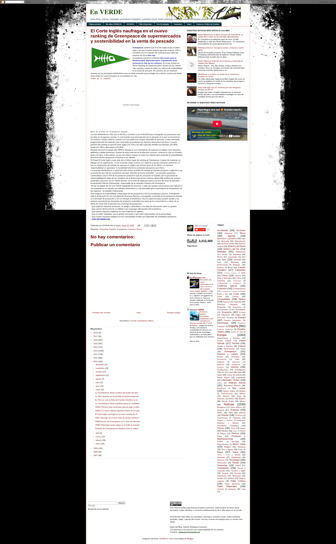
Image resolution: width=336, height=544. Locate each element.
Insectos (220, 367)
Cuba (219, 296)
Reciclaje (235, 441)
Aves (219, 262)
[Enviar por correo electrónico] (145, 225)
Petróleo (224, 431)
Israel (230, 372)
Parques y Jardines (225, 420)
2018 (95, 333)
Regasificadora (223, 444)
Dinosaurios (237, 307)
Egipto (238, 315)
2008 (95, 452)
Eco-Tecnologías (163, 24)
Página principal (95, 24)
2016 (95, 340)
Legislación (240, 377)
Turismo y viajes (238, 471)
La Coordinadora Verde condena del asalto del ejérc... (117, 393)
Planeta (242, 431)
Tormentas (222, 465)
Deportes (238, 302)
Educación (225, 315)
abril (98, 433)
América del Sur (231, 249)
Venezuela (236, 476)
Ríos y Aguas (227, 449)
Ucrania (237, 473)
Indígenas (221, 362)
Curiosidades (223, 299)
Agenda (231, 236)
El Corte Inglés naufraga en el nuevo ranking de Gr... (117, 414)
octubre (99, 372)
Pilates (235, 431)
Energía (241, 317)
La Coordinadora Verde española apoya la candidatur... (118, 403)
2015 (95, 343)
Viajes (189, 24)
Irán (222, 372)
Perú (233, 428)
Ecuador (242, 312)
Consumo (222, 288)
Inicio (139, 313)
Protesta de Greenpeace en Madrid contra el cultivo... (117, 428)
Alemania (225, 241)
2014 (95, 347)
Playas (223, 433)
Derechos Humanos (227, 304)
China (224, 275)
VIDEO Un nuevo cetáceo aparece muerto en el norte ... (118, 411)
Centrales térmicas (230, 273)
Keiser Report (223, 377)
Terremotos (222, 463)
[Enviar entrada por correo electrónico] (138, 225)
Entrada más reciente (101, 313)
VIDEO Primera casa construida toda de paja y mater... (118, 407)
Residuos (241, 447)
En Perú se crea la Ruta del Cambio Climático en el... (117, 400)
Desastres (221, 307)
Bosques (236, 265)
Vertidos (231, 478)
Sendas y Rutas (223, 455)
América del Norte (236, 246)
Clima (239, 278)
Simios (237, 455)
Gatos (242, 349)
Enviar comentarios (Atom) (142, 321)
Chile (243, 273)
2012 (95, 354)
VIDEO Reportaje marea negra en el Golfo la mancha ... (118, 425)
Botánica (220, 268)
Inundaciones (222, 370)
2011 (95, 358)
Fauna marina (224, 341)
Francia (241, 346)
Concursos (237, 281)
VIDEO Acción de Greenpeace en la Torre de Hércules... (118, 421)
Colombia (221, 281)
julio (97, 382)
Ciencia (238, 276)
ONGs (219, 413)
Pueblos (220, 442)
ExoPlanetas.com (197, 278)
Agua (243, 239)
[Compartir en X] (150, 225)
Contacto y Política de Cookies (207, 24)
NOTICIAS (130, 24)
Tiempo (235, 462)
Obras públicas (236, 407)
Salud (235, 452)
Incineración (221, 359)
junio (98, 386)
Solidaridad (236, 457)
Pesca (139, 229)
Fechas (235, 343)
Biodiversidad (222, 265)
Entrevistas (222, 323)
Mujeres (242, 399)
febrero (99, 440)
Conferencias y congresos (229, 283)
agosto (99, 379)
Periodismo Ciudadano (228, 426)
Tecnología (234, 460)
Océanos (132, 229)
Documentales (222, 310)
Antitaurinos (240, 252)
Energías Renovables (232, 320)
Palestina (236, 418)
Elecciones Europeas (225, 318)
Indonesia (236, 362)
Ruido (240, 450)
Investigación (240, 370)
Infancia (220, 364)
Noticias (229, 404)
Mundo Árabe (228, 401)
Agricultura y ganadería (227, 238)
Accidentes (222, 230)
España (112, 229)
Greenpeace (122, 229)
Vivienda (220, 489)
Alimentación (240, 241)
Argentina (237, 254)
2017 (95, 336)
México (242, 393)
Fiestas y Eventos (225, 346)
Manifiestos (221, 388)
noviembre (100, 368)
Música (242, 401)
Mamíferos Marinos (232, 385)
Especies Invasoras (225, 329)
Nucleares (221, 407)
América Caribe (227, 244)
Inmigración (236, 365)
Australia (237, 260)
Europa (221, 335)
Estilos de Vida (237, 332)
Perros (220, 428)
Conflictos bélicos (227, 286)
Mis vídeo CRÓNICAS (114, 24)
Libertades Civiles (230, 380)
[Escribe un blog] (147, 225)
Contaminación (239, 289)
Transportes (223, 468)
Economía (227, 312)
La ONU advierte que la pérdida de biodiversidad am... (117, 396)
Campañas (178, 24)
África (242, 233)
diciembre (100, 364)
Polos (219, 436)
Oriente (225, 415)
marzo (98, 437)
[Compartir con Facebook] (152, 225)
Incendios (235, 357)
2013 (95, 351)
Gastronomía (229, 349)
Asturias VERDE (197, 310)
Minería (226, 396)
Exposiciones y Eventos (228, 338)
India (237, 359)
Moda (239, 396)
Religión (227, 447)
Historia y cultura (227, 354)
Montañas (221, 399)
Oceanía (220, 410)
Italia (239, 372)
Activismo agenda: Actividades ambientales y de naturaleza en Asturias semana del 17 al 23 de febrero (201, 318)
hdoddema (163, 539)
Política (235, 433)
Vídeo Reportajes (145, 24)
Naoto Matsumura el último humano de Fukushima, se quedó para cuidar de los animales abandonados (220, 36)
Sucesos (220, 460)
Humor (220, 357)
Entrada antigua (173, 313)
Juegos (229, 375)
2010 (95, 361)
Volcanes (232, 489)
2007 (95, 455)
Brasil (230, 267)
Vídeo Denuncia (232, 484)
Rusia (220, 452)
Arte (243, 257)
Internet (234, 367)
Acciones (240, 230)
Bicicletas (235, 262)
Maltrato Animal (237, 383)
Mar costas (239, 388)
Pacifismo (239, 415)
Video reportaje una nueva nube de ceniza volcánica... (117, 418)
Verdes (220, 478)
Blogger (190, 539)
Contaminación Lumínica (229, 291)
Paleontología (222, 418)
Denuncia (226, 302)
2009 (95, 448)
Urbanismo (221, 476)
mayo (98, 389)
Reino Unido (239, 444)
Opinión (242, 413)
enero (98, 444)
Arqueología (232, 257)
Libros (219, 383)
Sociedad (221, 457)
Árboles (225, 254)
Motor (231, 399)
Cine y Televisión (224, 278)
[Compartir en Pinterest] (155, 225)
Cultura (235, 296)
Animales (221, 251)
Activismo (228, 233)
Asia (224, 259)
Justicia (238, 375)
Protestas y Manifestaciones (231, 437)
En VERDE (106, 11)
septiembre (101, 375)
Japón (219, 375)
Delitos (242, 299)
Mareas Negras (229, 391)
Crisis (236, 294)
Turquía (225, 473)
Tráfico (238, 465)
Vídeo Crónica (237, 481)
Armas (220, 257)
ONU (231, 413)
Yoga (243, 489)
